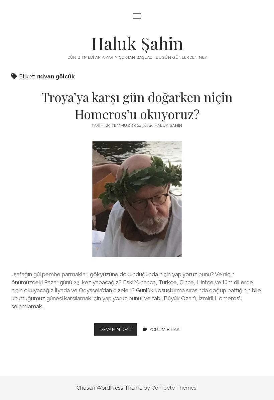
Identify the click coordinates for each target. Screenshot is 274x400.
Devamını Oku (118, 331)
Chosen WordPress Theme (109, 388)
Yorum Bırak (164, 329)
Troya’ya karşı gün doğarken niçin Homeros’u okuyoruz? (137, 105)
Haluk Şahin (137, 43)
